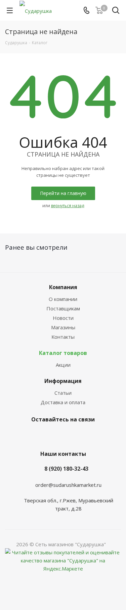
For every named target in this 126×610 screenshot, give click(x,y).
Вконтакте (53, 435)
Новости (63, 317)
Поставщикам (63, 308)
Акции (63, 364)
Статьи (63, 392)
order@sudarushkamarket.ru (68, 484)
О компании (63, 299)
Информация (63, 381)
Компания (63, 287)
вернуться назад (67, 206)
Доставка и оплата (63, 402)
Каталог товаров (63, 353)
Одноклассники (70, 435)
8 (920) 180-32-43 (66, 468)
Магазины (63, 327)
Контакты (63, 336)
